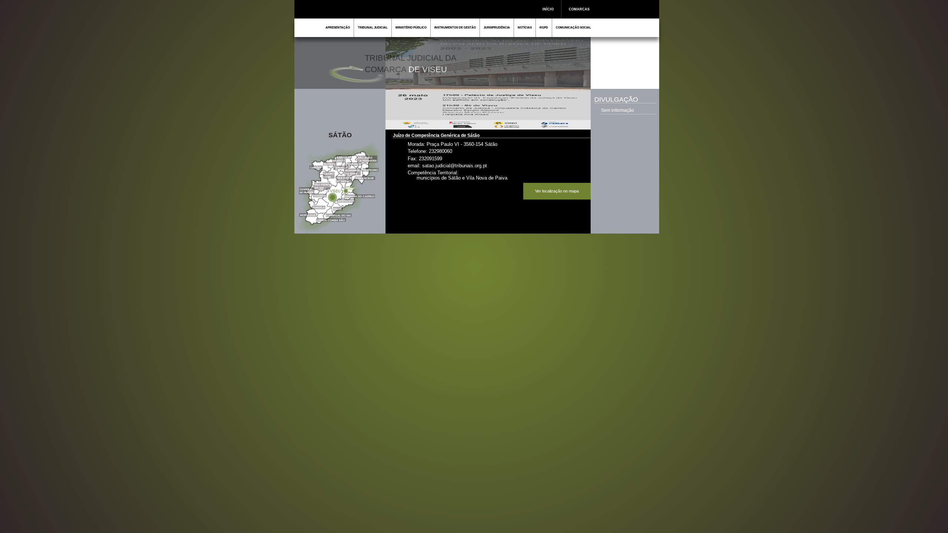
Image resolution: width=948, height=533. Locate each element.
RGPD (544, 27)
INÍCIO (548, 9)
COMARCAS (579, 9)
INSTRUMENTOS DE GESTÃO (455, 27)
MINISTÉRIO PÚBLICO (411, 27)
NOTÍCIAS (525, 27)
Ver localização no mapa (557, 191)
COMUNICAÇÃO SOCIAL (573, 27)
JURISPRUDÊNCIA (497, 27)
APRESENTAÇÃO (338, 27)
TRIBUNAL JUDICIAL (373, 27)
